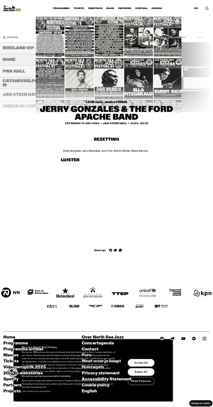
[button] (12, 372)
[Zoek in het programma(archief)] (207, 8)
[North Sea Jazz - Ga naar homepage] (12, 8)
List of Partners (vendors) (36, 391)
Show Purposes (141, 381)
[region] (93, 370)
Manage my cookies (200, 403)
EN (196, 8)
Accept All (141, 362)
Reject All (141, 372)
